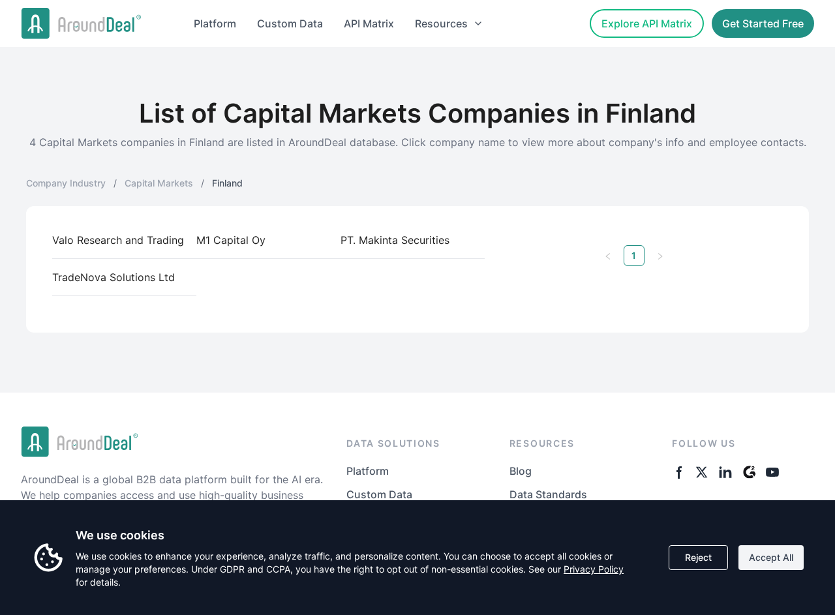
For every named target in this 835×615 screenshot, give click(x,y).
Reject (698, 557)
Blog (520, 470)
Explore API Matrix (646, 23)
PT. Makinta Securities (395, 240)
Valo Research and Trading (118, 240)
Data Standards (548, 494)
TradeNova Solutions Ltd (113, 277)
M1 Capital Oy (231, 240)
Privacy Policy (594, 569)
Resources (441, 23)
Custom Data (290, 23)
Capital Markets (159, 182)
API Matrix (369, 23)
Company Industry (66, 182)
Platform (215, 23)
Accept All (771, 557)
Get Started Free (763, 23)
